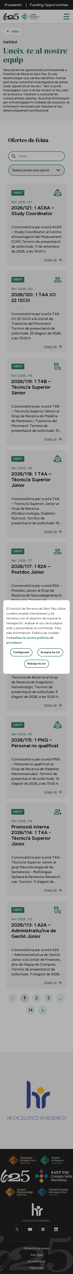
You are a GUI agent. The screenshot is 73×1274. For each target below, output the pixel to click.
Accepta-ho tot (50, 652)
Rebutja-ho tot (36, 663)
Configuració (21, 652)
